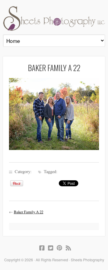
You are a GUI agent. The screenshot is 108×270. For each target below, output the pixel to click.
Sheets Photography (54, 18)
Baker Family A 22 (28, 211)
